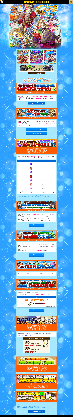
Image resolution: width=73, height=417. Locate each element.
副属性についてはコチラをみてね (25, 335)
